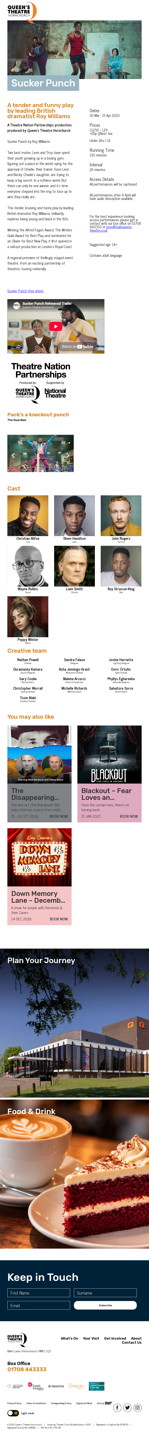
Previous (11, 453)
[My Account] (43, 13)
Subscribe (105, 1305)
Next (66, 453)
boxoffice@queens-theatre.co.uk (111, 228)
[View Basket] (50, 13)
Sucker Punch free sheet (25, 291)
